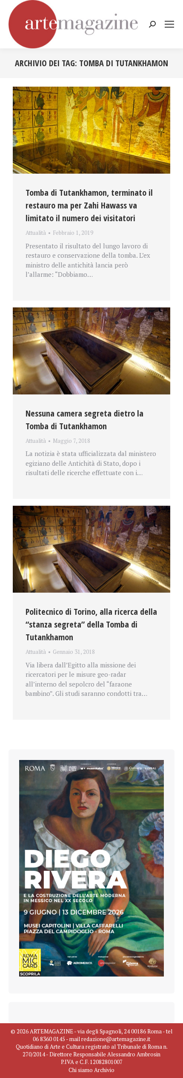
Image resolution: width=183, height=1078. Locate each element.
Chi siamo (81, 1070)
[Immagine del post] (91, 130)
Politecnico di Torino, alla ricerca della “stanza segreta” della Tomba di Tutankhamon (91, 624)
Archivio (104, 1070)
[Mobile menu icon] (169, 24)
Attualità (36, 232)
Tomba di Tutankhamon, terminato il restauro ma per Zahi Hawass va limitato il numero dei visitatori (89, 205)
